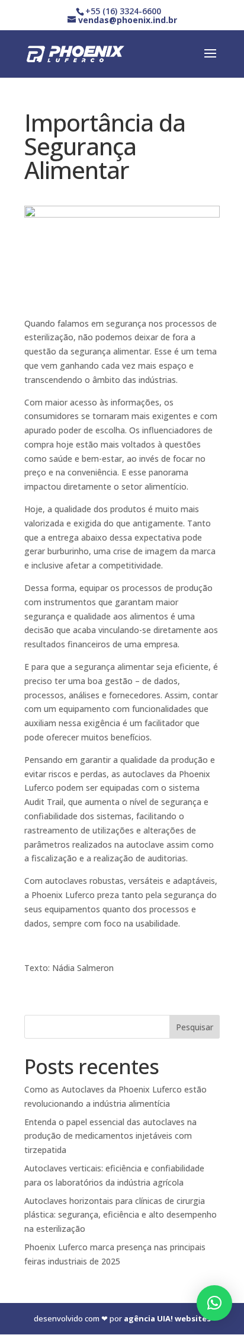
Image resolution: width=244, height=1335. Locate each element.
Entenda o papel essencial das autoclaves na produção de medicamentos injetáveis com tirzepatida (110, 1136)
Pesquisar (194, 1027)
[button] (214, 1303)
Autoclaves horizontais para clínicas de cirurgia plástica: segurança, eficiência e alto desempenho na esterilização (120, 1215)
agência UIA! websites (167, 1318)
